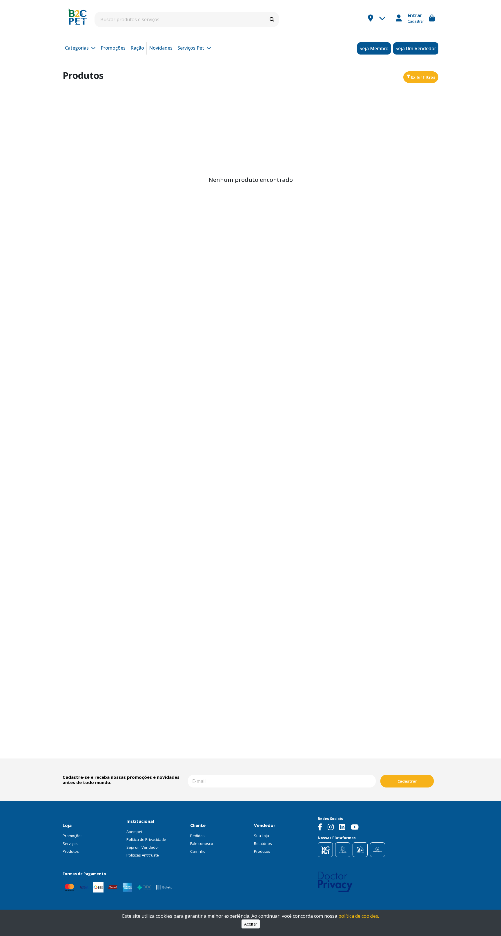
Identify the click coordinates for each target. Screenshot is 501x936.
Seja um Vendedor (142, 847)
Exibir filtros (422, 77)
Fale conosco (201, 843)
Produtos (71, 851)
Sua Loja (261, 835)
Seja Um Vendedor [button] (415, 48)
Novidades (161, 48)
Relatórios (263, 843)
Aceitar (250, 924)
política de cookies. (358, 916)
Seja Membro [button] (374, 48)
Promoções (113, 48)
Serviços (70, 843)
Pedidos (197, 835)
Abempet (134, 831)
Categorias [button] (77, 48)
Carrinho (198, 851)
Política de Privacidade (146, 839)
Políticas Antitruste (142, 855)
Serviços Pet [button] (191, 48)
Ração (137, 48)
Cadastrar (407, 781)
